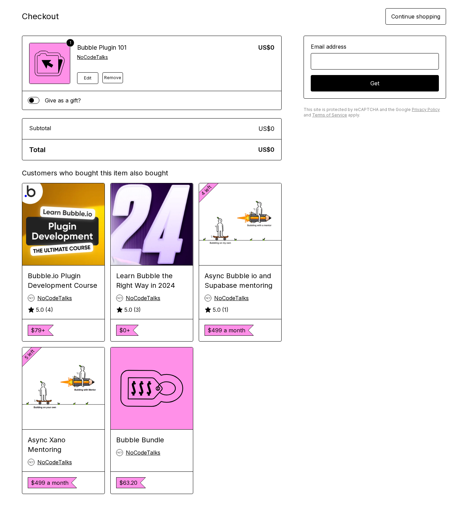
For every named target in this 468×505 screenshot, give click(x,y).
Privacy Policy (426, 109)
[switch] (33, 100)
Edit (87, 78)
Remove (112, 77)
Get (374, 83)
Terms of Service (329, 115)
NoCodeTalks (92, 57)
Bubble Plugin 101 (101, 47)
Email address (328, 46)
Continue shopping (415, 16)
